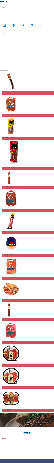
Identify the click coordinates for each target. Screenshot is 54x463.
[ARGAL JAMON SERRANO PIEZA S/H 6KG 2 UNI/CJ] (11, 297)
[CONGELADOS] (32, 26)
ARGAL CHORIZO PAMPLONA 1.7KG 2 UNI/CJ (7, 186)
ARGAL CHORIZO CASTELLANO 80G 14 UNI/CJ (8, 114)
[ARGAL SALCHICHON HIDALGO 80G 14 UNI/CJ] (11, 339)
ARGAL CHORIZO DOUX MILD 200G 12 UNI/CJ (8, 137)
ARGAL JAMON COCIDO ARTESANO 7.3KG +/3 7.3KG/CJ (9, 254)
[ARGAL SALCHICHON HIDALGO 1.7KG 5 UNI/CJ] (9, 316)
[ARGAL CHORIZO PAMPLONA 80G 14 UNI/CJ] (11, 207)
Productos (4, 14)
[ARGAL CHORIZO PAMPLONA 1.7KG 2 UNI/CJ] (9, 184)
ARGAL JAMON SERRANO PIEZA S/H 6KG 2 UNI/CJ (8, 299)
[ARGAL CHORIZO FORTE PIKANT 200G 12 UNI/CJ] (15, 165)
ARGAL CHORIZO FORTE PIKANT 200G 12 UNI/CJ (8, 167)
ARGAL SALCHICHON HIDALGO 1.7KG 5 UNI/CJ (8, 318)
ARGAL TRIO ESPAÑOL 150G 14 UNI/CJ (7, 409)
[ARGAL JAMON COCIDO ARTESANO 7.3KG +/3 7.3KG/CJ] (11, 252)
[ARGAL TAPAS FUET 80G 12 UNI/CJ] (11, 384)
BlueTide (38, 460)
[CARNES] (23, 26)
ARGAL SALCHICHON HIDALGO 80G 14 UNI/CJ (8, 341)
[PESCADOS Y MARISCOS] (13, 26)
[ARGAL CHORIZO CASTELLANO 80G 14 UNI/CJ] (11, 112)
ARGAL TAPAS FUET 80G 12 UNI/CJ (6, 386)
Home (1, 14)
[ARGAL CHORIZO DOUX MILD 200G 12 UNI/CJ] (11, 135)
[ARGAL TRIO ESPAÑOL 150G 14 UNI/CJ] (11, 407)
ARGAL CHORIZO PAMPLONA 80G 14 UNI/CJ (7, 209)
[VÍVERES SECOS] (41, 26)
